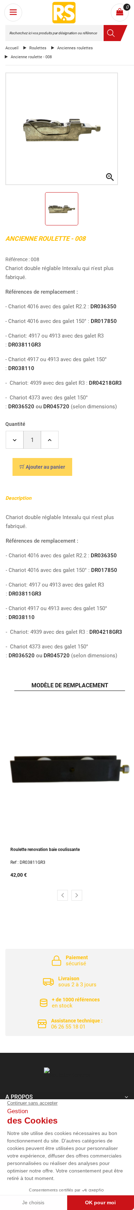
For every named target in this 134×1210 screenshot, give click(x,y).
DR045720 (56, 406)
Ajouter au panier (45, 467)
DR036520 (21, 406)
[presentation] (62, 895)
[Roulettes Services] (67, 1074)
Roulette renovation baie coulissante (45, 849)
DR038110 (21, 368)
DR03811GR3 (24, 345)
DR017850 (104, 321)
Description (18, 498)
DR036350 (103, 306)
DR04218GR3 (105, 383)
